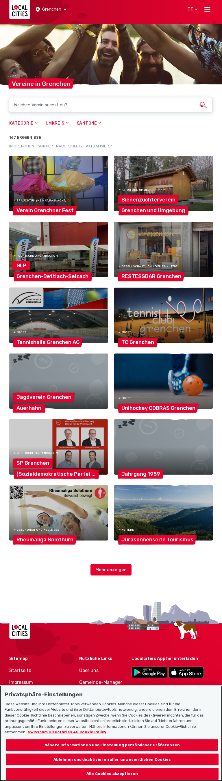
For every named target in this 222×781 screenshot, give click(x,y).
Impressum (21, 682)
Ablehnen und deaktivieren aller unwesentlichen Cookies (112, 759)
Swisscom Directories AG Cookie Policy (67, 732)
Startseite (20, 670)
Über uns (89, 670)
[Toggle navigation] (207, 9)
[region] (111, 733)
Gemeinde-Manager (100, 682)
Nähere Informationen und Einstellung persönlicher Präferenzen (112, 745)
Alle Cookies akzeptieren (112, 773)
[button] (51, 9)
